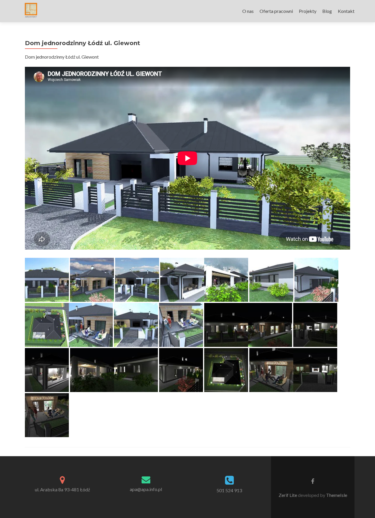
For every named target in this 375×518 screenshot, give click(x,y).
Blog (327, 11)
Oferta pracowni (276, 11)
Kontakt (346, 11)
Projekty (307, 11)
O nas (248, 11)
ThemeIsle (336, 495)
